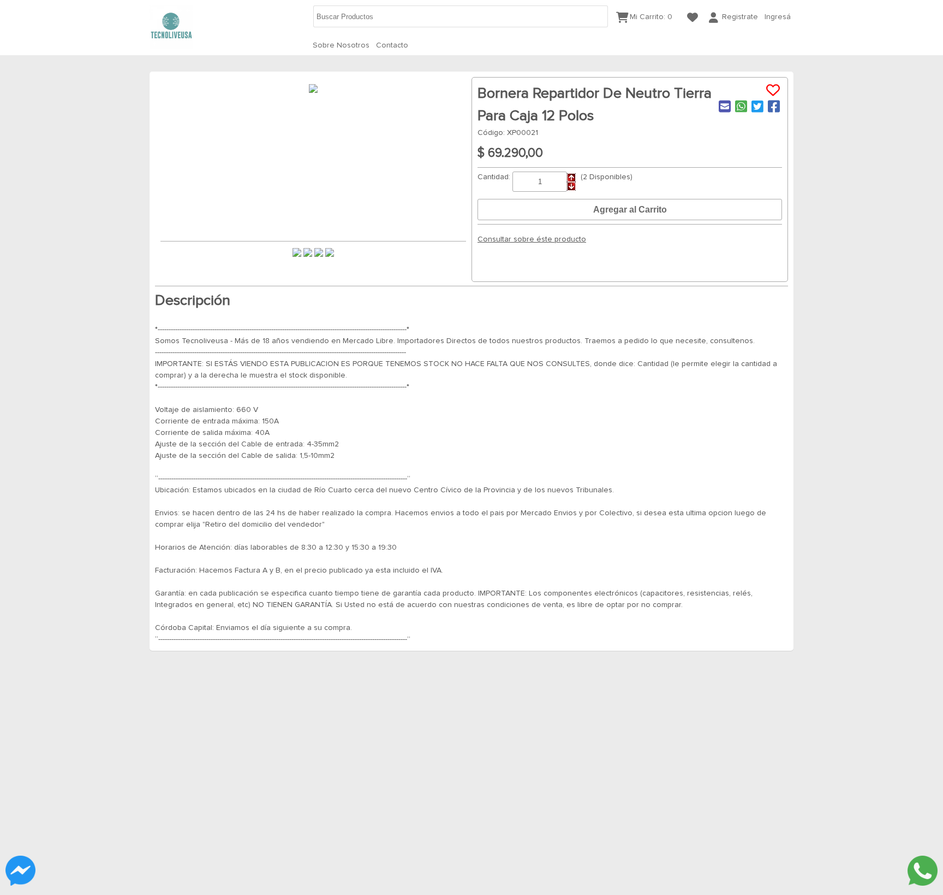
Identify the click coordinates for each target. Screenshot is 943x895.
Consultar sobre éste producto (532, 239)
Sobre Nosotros (341, 45)
